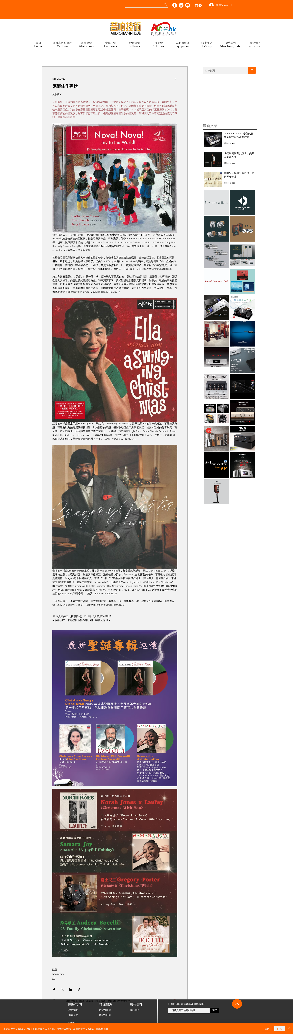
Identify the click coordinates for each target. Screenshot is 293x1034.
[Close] (289, 1028)
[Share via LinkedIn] (70, 989)
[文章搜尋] (252, 70)
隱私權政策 (102, 1028)
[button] (198, 5)
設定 (267, 1028)
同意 (279, 1028)
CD (53, 978)
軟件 (54, 969)
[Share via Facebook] (54, 989)
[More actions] (175, 79)
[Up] (237, 1004)
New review (58, 974)
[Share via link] (79, 989)
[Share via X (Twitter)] (62, 989)
